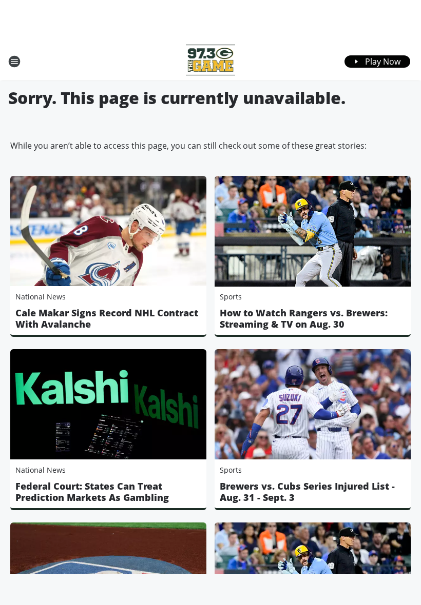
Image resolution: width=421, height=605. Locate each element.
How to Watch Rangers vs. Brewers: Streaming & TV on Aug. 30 (304, 318)
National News (40, 296)
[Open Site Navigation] (14, 61)
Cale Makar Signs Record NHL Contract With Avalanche (106, 318)
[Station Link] (211, 61)
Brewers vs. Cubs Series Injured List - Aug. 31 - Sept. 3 (307, 491)
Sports (231, 296)
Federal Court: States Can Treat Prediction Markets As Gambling (92, 491)
